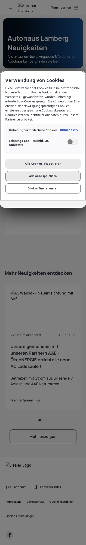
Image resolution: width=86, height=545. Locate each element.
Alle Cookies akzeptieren (43, 163)
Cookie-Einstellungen (43, 188)
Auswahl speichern (43, 176)
